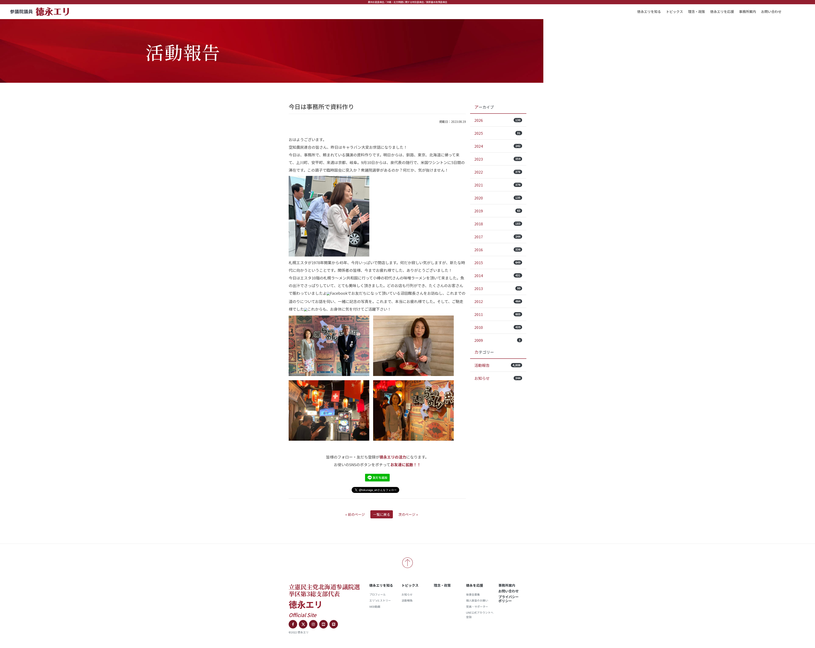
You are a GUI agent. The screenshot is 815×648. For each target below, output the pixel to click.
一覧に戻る (381, 514)
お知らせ (497, 378)
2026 (497, 120)
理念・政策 (696, 11)
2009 (497, 340)
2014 (497, 275)
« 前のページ (355, 514)
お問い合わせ (771, 11)
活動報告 (497, 365)
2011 (497, 314)
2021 (497, 185)
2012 (497, 301)
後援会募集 (473, 594)
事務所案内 (747, 11)
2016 (497, 249)
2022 (497, 172)
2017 (497, 236)
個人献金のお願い (477, 600)
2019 (497, 210)
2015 (497, 262)
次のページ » (408, 514)
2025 (497, 133)
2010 (497, 327)
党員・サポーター (477, 607)
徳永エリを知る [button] (649, 11)
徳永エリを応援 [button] (722, 11)
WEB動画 (374, 607)
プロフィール (377, 594)
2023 (497, 159)
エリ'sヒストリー (380, 600)
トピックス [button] (674, 11)
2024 (497, 146)
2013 (497, 288)
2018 (497, 223)
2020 (497, 198)
